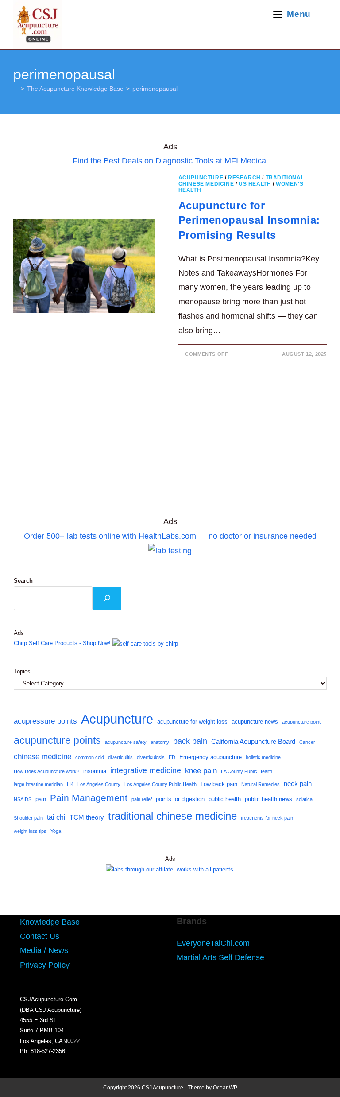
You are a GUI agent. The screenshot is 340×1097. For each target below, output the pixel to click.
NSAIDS (22, 799)
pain (40, 799)
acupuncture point (301, 721)
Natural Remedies (260, 784)
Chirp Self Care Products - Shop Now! (62, 643)
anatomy (160, 742)
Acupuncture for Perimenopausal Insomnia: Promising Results (249, 220)
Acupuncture (201, 178)
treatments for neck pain (267, 818)
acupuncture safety (126, 742)
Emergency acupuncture (210, 757)
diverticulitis (120, 757)
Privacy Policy (45, 965)
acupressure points (45, 720)
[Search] (107, 598)
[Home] (15, 88)
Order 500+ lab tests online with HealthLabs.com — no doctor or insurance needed (170, 536)
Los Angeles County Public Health (160, 784)
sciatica (304, 799)
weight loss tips (30, 831)
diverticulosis (151, 757)
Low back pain (219, 784)
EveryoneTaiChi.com (213, 943)
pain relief (141, 799)
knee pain (201, 770)
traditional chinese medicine (172, 816)
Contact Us (39, 936)
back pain (190, 741)
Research (244, 178)
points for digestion (180, 799)
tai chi (56, 817)
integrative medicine (145, 770)
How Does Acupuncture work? (46, 771)
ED (172, 757)
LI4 (70, 784)
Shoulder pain (28, 818)
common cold (89, 757)
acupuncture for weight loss (192, 721)
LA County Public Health (246, 771)
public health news (268, 799)
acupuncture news (255, 721)
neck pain (298, 783)
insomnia (94, 771)
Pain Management (89, 798)
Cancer (307, 742)
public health (225, 799)
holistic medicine (263, 757)
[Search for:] (320, 14)
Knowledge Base (50, 922)
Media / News (44, 950)
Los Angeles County (98, 784)
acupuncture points (57, 740)
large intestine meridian (38, 784)
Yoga (55, 831)
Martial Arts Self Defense (220, 957)
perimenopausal (155, 88)
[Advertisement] (170, 449)
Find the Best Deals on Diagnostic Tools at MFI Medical (170, 160)
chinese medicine (42, 756)
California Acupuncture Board (253, 741)
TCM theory (87, 817)
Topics (22, 671)
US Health (255, 184)
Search (23, 580)
